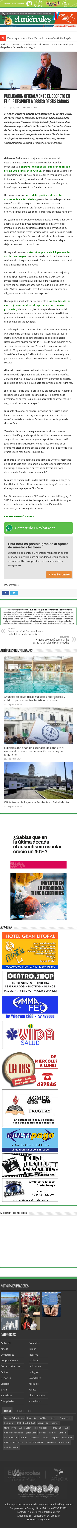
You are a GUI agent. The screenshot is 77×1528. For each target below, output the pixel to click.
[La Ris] (30, 1068)
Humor (32, 1349)
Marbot (52, 1433)
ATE (66, 1428)
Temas (7, 1410)
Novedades (35, 1378)
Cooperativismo (9, 1360)
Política (32, 1389)
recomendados (41, 1428)
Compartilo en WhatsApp (35, 528)
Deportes (6, 1378)
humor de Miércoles (13, 1433)
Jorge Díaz (31, 1433)
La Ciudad (34, 1360)
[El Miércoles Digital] (38, 19)
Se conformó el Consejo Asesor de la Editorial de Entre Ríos (25, 631)
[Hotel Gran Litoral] (30, 950)
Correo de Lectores (11, 1366)
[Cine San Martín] (30, 1164)
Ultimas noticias (37, 1395)
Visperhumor (35, 1401)
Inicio (3, 44)
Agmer (53, 1418)
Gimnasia (31, 1418)
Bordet (42, 1433)
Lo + (30, 1410)
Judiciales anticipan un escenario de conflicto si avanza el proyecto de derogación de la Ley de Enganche (34, 751)
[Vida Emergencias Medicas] (30, 1034)
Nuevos (20, 1410)
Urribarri (63, 1433)
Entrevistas (6, 1395)
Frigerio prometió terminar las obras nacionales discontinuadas (51, 640)
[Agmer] (30, 1107)
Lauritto (23, 1437)
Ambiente (6, 1343)
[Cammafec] (30, 1007)
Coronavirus (65, 1418)
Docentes (35, 1437)
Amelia (4, 1349)
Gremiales (34, 1343)
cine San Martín (11, 1447)
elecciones (67, 1437)
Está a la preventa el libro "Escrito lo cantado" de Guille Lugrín (39, 38)
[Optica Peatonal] (30, 1189)
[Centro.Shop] (30, 982)
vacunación (43, 1423)
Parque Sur (57, 1428)
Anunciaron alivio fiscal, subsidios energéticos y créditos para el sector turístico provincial (34, 698)
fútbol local (64, 1442)
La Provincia (16, 44)
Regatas (55, 1437)
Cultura (4, 1372)
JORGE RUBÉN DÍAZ (25, 1423)
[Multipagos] (30, 1139)
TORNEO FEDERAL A (13, 1442)
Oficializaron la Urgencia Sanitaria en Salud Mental (37, 802)
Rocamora (8, 1423)
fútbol (46, 1437)
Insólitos (33, 1354)
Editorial (5, 1383)
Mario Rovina (10, 1428)
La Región (34, 1372)
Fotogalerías (7, 1401)
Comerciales (7, 1354)
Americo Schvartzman (14, 1418)
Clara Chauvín (10, 1437)
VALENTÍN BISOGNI (34, 1442)
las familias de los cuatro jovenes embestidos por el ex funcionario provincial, (37, 305)
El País (4, 1389)
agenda (55, 1423)
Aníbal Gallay (25, 1428)
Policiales (33, 1383)
